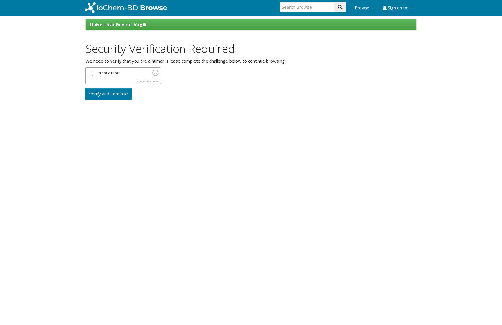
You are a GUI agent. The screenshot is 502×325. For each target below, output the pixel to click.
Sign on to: (398, 7)
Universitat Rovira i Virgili (118, 24)
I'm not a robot (108, 73)
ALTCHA (154, 81)
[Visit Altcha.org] (155, 74)
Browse (362, 7)
